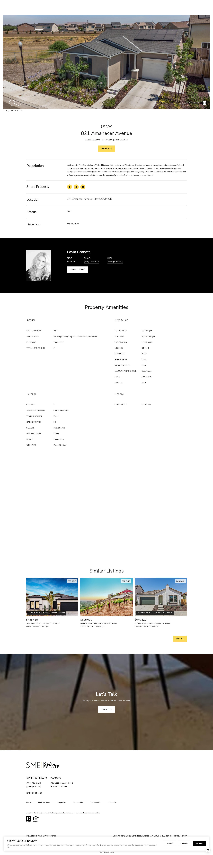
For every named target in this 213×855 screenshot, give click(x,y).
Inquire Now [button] (106, 148)
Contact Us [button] (106, 709)
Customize (184, 844)
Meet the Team (44, 802)
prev (12, 103)
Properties (62, 802)
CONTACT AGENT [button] (77, 269)
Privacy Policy (180, 835)
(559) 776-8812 (91, 261)
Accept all (199, 844)
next (18, 103)
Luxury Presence (47, 835)
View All (180, 639)
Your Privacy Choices (106, 852)
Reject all (170, 844)
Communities (78, 802)
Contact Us (112, 802)
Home (28, 802)
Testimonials (95, 802)
